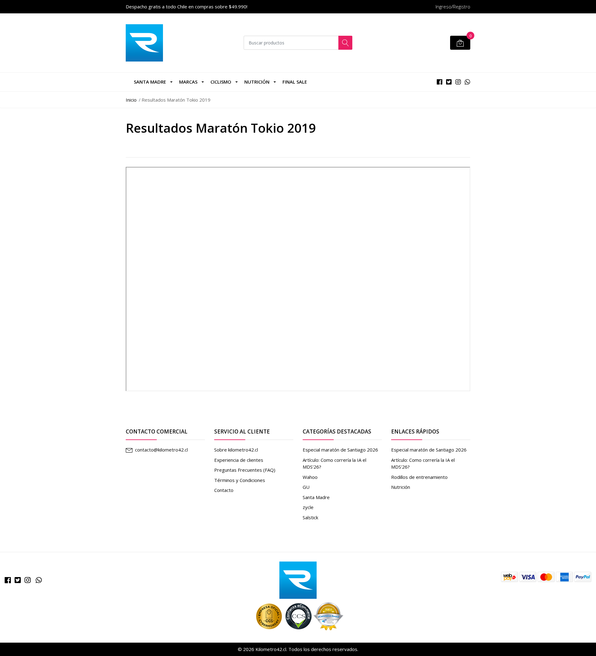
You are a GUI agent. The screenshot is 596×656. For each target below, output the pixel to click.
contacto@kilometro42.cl (161, 450)
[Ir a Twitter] (18, 580)
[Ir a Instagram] (28, 580)
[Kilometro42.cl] (298, 579)
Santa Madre (150, 82)
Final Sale (294, 82)
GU (306, 487)
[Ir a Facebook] (8, 580)
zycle (308, 507)
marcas (188, 82)
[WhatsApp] (38, 580)
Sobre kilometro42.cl (236, 450)
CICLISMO (220, 82)
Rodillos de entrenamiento (419, 477)
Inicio (131, 100)
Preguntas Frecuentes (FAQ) (244, 470)
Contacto (223, 490)
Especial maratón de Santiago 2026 (340, 450)
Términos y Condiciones (239, 480)
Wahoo (310, 477)
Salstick (310, 517)
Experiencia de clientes (238, 460)
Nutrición (256, 82)
